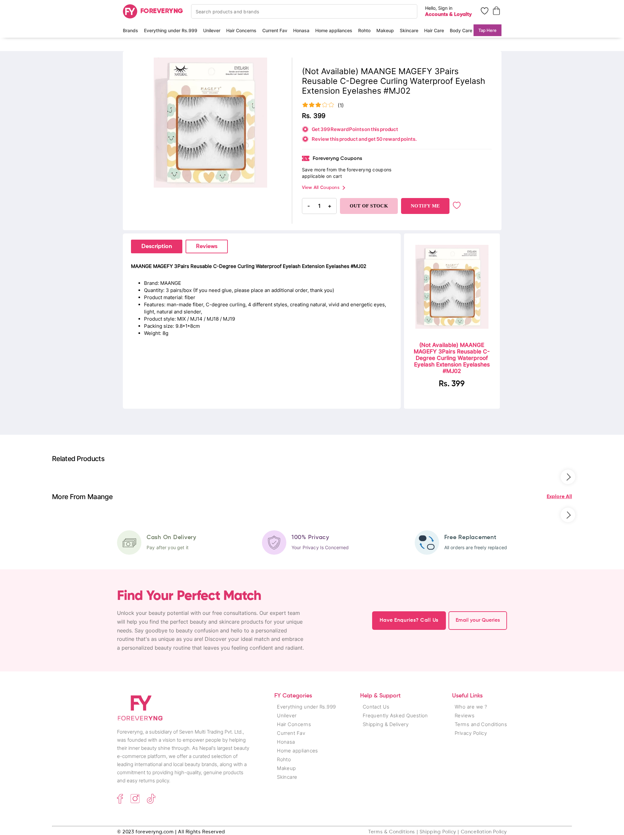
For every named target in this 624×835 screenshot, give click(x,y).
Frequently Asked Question (395, 715)
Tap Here (487, 30)
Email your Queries (478, 620)
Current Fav (274, 30)
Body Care (461, 30)
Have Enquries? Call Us (409, 620)
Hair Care (434, 30)
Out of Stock (369, 205)
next (568, 477)
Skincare (409, 30)
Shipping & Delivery (386, 724)
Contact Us (376, 707)
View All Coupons (320, 187)
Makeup (385, 30)
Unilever (211, 30)
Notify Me (425, 205)
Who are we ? (471, 707)
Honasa (301, 30)
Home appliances (333, 30)
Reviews (206, 246)
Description (156, 246)
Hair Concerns (241, 30)
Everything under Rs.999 (170, 30)
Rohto (364, 30)
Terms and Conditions (481, 724)
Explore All (559, 496)
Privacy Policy (471, 733)
